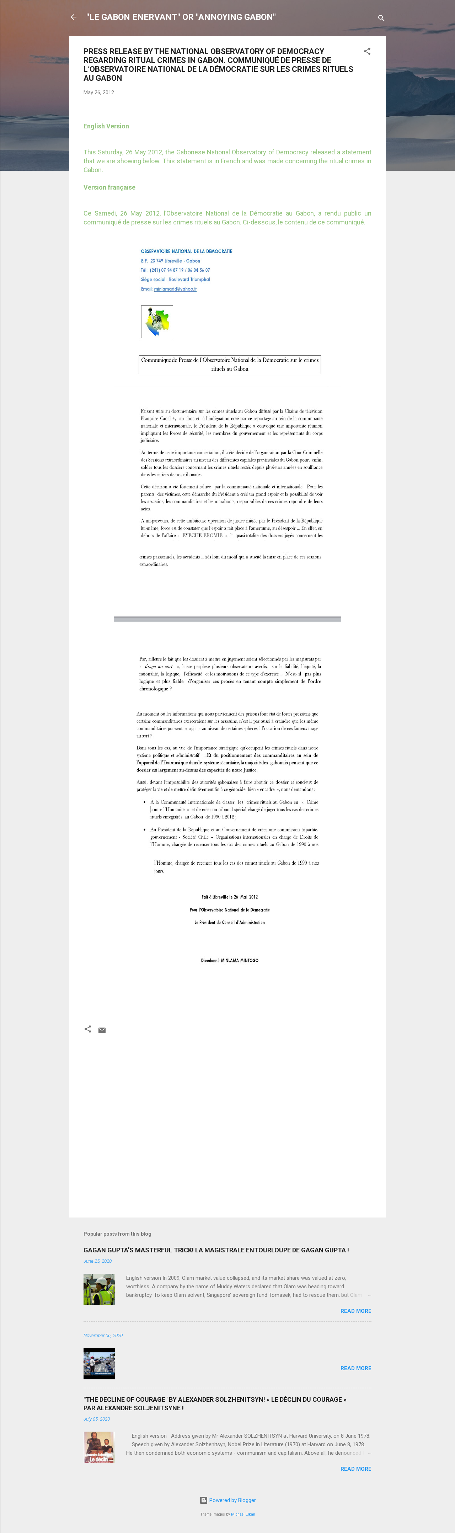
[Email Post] (102, 1033)
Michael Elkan (243, 1514)
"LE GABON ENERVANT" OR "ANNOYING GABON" (181, 17)
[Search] (381, 19)
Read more (356, 1311)
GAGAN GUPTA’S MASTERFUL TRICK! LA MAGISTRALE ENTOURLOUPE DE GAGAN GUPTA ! (216, 1250)
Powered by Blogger (232, 1500)
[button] (367, 52)
